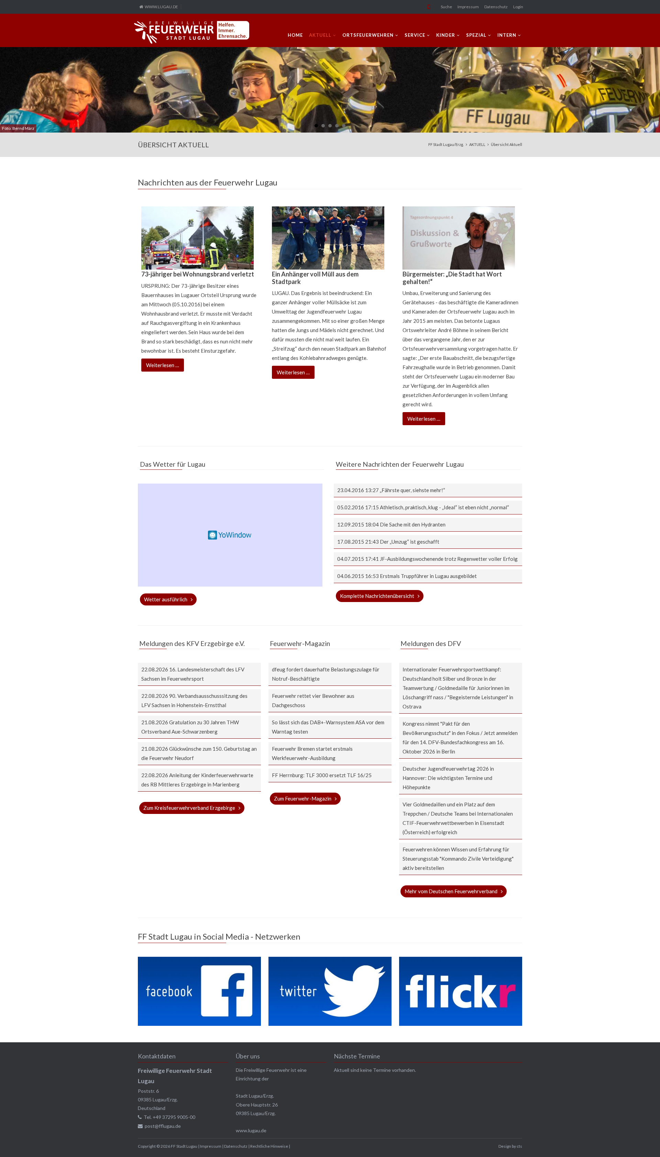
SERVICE (415, 35)
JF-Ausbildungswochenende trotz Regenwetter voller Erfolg (449, 559)
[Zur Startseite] (192, 32)
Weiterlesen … (165, 367)
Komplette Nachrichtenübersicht (377, 596)
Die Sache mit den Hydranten (413, 524)
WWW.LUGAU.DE (161, 6)
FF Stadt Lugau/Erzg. (446, 144)
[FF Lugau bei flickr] (460, 1024)
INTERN (506, 35)
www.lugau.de (251, 1130)
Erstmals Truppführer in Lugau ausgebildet (428, 576)
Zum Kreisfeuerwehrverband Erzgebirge (189, 808)
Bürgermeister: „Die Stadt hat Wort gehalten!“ (452, 277)
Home (295, 35)
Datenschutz (496, 6)
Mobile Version (429, 7)
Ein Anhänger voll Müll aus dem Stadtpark (315, 277)
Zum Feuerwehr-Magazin (302, 798)
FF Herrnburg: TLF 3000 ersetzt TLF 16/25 (322, 775)
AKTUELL (320, 35)
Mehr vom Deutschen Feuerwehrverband (451, 891)
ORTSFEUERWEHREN (368, 35)
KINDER (445, 35)
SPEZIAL (476, 35)
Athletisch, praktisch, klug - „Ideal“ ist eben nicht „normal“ (444, 507)
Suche (446, 6)
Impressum (468, 6)
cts (519, 1146)
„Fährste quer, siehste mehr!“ (412, 490)
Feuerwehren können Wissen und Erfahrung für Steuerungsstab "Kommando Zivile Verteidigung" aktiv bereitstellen (458, 858)
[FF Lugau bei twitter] (329, 1024)
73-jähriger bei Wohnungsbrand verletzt (197, 274)
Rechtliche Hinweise (269, 1146)
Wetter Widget (230, 535)
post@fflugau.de (163, 1126)
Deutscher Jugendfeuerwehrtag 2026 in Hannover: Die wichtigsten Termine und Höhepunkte (448, 777)
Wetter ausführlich (165, 599)
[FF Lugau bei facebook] (199, 1024)
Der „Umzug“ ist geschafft (409, 541)
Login (518, 6)
